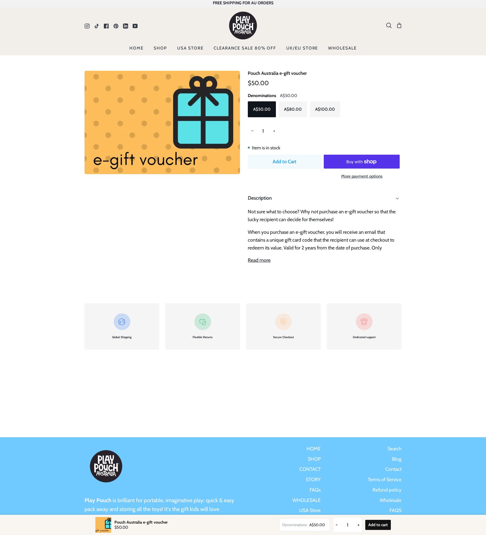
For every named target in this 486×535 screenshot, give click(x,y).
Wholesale (390, 500)
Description (260, 198)
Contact (393, 469)
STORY (313, 479)
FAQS (395, 510)
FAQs (315, 490)
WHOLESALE (306, 500)
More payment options (361, 176)
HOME (314, 449)
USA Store (310, 510)
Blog (396, 459)
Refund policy (387, 490)
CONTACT (310, 469)
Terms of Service (384, 479)
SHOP (314, 459)
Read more (259, 260)
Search (394, 449)
